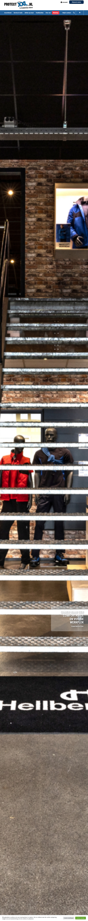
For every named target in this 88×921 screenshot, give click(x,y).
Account (64, 2)
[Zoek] (74, 12)
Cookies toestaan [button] (80, 918)
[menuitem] (8, 12)
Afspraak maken (76, 2)
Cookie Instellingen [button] (68, 918)
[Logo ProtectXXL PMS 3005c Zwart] (18, 5)
